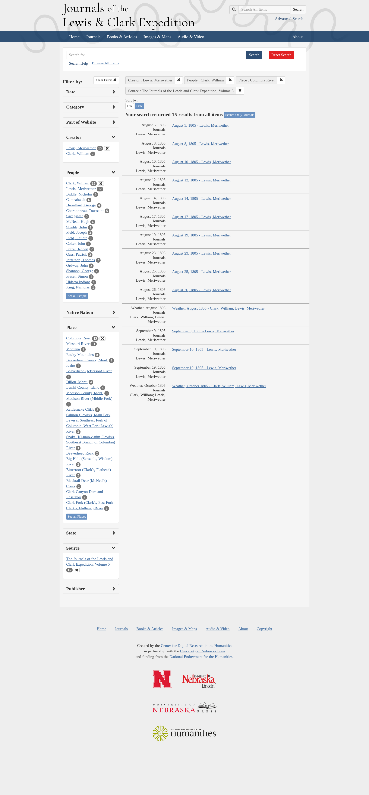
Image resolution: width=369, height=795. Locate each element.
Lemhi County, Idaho (82, 387)
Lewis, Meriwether (81, 148)
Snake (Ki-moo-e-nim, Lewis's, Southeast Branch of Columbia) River (90, 442)
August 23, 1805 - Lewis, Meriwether (201, 253)
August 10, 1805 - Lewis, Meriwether (201, 162)
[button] (179, 80)
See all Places (76, 516)
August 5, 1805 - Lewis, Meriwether (200, 125)
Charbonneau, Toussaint (85, 211)
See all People (76, 296)
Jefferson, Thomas (80, 260)
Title (130, 106)
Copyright (264, 629)
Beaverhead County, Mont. (87, 360)
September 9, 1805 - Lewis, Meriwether (203, 331)
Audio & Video (191, 36)
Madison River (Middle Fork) (89, 398)
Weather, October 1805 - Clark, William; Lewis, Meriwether (219, 386)
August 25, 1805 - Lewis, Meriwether (201, 271)
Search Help (78, 63)
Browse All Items (105, 63)
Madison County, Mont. (84, 393)
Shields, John (76, 227)
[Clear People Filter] (101, 183)
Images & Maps (157, 36)
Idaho (70, 365)
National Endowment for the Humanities (201, 657)
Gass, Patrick (76, 254)
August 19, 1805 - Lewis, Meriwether (201, 235)
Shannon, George (79, 271)
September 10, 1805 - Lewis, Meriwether (204, 349)
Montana (73, 349)
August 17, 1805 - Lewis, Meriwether (201, 217)
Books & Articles (122, 36)
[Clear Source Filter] (77, 570)
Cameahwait (75, 199)
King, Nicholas (78, 287)
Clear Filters (104, 80)
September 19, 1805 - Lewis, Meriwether (204, 368)
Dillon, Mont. (77, 382)
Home (74, 36)
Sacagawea (74, 216)
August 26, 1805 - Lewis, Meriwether (201, 290)
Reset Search (281, 55)
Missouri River (77, 344)
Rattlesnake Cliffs (80, 409)
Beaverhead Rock (80, 453)
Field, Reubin (76, 238)
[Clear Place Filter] (102, 338)
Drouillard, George (81, 205)
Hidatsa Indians (78, 282)
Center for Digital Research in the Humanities (196, 645)
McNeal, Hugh (77, 221)
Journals (93, 36)
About (297, 36)
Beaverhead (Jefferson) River (89, 371)
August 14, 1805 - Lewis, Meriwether (201, 198)
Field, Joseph (76, 232)
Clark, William (77, 153)
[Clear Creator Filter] (107, 148)
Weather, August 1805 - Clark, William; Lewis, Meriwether (218, 308)
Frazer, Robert (77, 249)
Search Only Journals (239, 115)
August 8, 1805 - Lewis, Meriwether (200, 144)
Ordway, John (77, 265)
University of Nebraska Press (202, 651)
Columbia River (78, 338)
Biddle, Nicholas (79, 194)
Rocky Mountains (80, 354)
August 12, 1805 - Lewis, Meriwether (201, 180)
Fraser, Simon (77, 276)
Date (139, 106)
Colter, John (75, 243)
